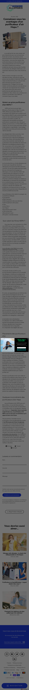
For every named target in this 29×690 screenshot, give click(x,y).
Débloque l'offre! (21, 349)
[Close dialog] (27, 338)
